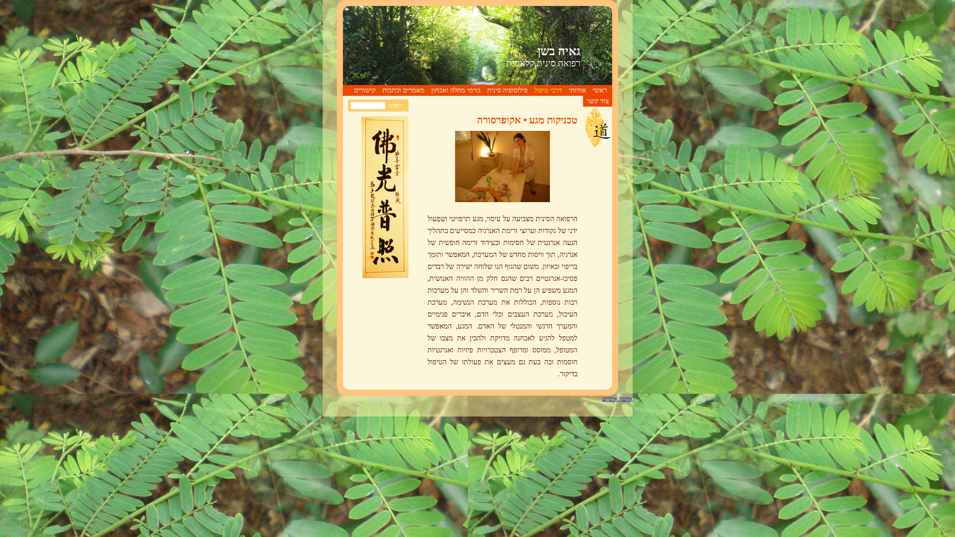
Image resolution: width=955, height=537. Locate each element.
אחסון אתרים (617, 399)
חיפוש (396, 105)
